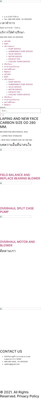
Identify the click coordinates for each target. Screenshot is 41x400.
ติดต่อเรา (7, 72)
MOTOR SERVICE (15, 56)
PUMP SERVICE (14, 49)
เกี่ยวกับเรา (8, 64)
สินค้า (6, 44)
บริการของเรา (9, 46)
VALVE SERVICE (14, 54)
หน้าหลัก (7, 41)
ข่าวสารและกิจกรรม (11, 67)
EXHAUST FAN (14, 59)
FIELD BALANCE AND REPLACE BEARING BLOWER (20, 176)
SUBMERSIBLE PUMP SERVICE (20, 51)
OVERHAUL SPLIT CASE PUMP (17, 210)
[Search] (2, 115)
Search (2, 107)
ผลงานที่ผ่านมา (9, 69)
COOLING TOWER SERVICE (19, 61)
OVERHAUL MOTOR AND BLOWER (17, 243)
